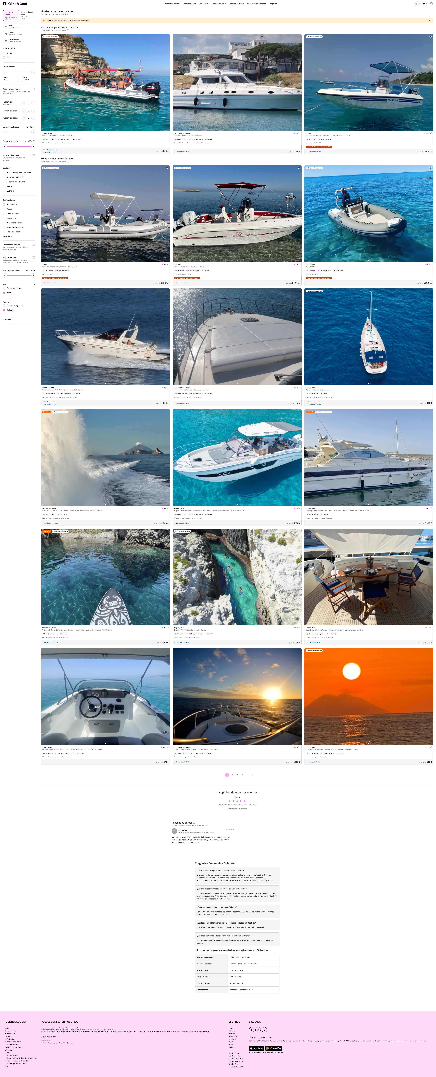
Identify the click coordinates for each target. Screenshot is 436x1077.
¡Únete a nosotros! (11, 1055)
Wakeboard (12, 204)
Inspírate (273, 4)
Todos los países (14, 288)
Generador (11, 218)
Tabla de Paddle (14, 232)
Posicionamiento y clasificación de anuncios (21, 1058)
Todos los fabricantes (236, 1067)
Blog (6, 1066)
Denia (231, 1042)
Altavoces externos (15, 227)
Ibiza (230, 1028)
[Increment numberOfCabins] (33, 111)
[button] (105, 129)
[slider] (5, 72)
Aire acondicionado (15, 223)
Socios (7, 1053)
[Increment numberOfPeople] (33, 103)
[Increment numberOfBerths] (33, 118)
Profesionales (9, 1039)
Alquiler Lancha (234, 1056)
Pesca (9, 186)
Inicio (42, 14)
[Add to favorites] (430, 36)
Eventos (10, 191)
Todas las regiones (15, 305)
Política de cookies (11, 1044)
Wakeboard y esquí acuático (19, 173)
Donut (9, 209)
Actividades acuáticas (16, 177)
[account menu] (431, 3)
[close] (429, 20)
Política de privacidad (13, 1042)
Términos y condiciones (13, 1047)
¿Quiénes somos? (11, 1031)
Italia (59, 14)
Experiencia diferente (16, 182)
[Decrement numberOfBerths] (24, 118)
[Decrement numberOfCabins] (24, 111)
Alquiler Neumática (236, 1061)
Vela (8, 57)
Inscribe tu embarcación (256, 4)
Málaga (231, 1044)
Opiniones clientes (48, 1037)
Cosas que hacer (189, 4)
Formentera (233, 1036)
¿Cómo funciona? (11, 1034)
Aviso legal (8, 1050)
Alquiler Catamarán (236, 1059)
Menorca (232, 1031)
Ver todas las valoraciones (237, 809)
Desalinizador (13, 214)
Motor (9, 53)
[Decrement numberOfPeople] (24, 103)
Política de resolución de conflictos (17, 1061)
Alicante (232, 1047)
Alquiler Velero (234, 1053)
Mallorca (232, 1034)
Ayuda (7, 1028)
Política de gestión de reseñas (16, 1064)
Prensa (7, 1036)
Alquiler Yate (233, 1064)
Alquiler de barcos (172, 4)
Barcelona (232, 1039)
